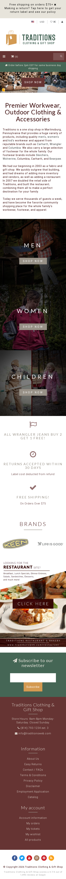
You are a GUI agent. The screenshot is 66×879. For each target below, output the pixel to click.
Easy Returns (33, 764)
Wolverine (9, 158)
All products (33, 839)
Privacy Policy (33, 780)
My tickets (33, 828)
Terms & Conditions (33, 775)
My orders (33, 823)
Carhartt (42, 144)
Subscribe (33, 686)
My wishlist (33, 834)
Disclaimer (33, 786)
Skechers (42, 155)
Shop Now (33, 82)
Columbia (14, 147)
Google (42, 875)
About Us (33, 758)
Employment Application (33, 791)
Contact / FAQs (33, 769)
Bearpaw (55, 158)
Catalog (33, 797)
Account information (33, 817)
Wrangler (56, 144)
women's (53, 136)
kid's (11, 140)
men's (42, 136)
